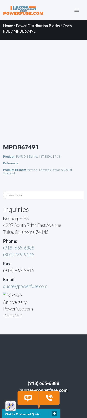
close (54, 413)
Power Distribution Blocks (38, 26)
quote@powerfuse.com (25, 286)
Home (8, 26)
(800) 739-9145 (18, 254)
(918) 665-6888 (18, 247)
